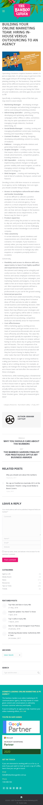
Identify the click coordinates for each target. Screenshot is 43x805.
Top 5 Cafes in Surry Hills (17, 619)
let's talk (23, 711)
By (24, 405)
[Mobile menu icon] (3, 11)
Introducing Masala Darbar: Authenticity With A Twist (24, 634)
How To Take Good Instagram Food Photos (24, 626)
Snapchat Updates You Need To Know (22, 612)
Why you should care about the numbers (21, 475)
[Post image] (3, 475)
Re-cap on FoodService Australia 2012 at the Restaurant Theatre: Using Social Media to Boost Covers (23, 485)
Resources (13, 405)
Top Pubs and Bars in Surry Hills (19, 605)
